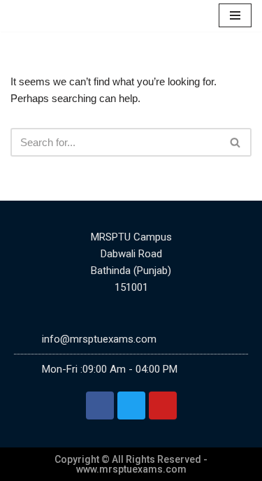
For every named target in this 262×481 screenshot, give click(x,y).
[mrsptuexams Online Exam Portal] (55, 16)
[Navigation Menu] (235, 15)
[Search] (236, 142)
